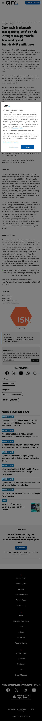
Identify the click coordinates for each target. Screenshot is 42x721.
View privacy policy (17, 127)
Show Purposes (13, 147)
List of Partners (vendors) (10, 142)
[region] (21, 127)
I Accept (27, 147)
